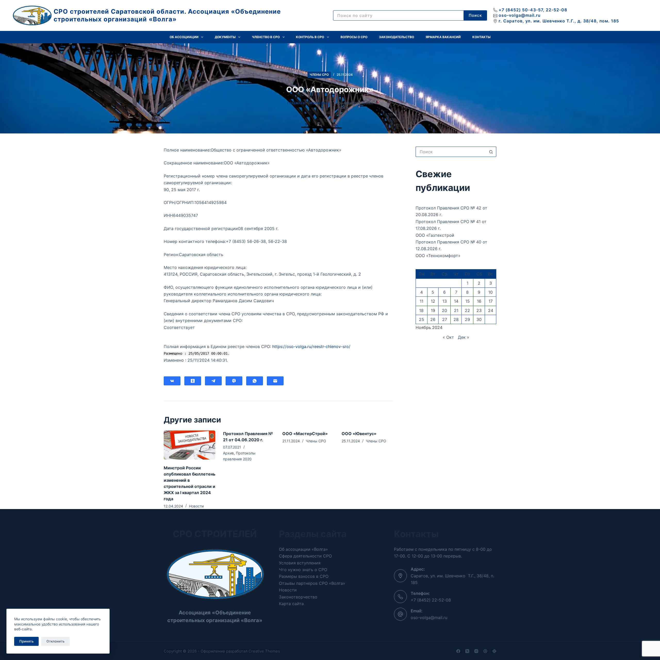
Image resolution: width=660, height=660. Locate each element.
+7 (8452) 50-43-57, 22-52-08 (533, 9)
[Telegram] (213, 380)
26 (432, 319)
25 (421, 319)
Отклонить (55, 641)
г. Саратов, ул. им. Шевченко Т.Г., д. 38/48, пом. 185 (559, 20)
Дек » (463, 337)
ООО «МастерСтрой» (305, 433)
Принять (26, 641)
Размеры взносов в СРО (303, 576)
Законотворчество (298, 596)
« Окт (448, 337)
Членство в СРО (266, 37)
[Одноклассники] (192, 380)
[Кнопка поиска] (491, 152)
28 (456, 319)
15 (467, 301)
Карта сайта (291, 603)
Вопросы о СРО (354, 37)
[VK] (172, 380)
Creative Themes (264, 651)
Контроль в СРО (310, 37)
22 (467, 310)
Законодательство (396, 37)
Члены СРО (319, 75)
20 (444, 310)
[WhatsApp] (254, 380)
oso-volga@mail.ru (520, 15)
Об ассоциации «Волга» (303, 549)
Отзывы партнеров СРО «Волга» (312, 583)
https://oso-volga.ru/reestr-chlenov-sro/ (311, 346)
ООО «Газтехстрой (435, 235)
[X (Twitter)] (467, 651)
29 (467, 319)
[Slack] (494, 651)
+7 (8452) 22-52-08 (431, 600)
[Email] (275, 380)
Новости (196, 506)
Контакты (481, 37)
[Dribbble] (485, 651)
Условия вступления (299, 562)
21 (456, 310)
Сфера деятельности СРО (305, 556)
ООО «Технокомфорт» (438, 255)
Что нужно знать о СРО (303, 569)
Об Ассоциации (184, 37)
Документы (225, 37)
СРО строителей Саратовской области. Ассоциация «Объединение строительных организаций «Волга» (167, 15)
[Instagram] (476, 651)
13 (444, 301)
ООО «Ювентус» (359, 433)
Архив (228, 453)
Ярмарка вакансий (443, 37)
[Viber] (234, 380)
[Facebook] (458, 651)
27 (444, 319)
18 (421, 310)
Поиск (475, 15)
